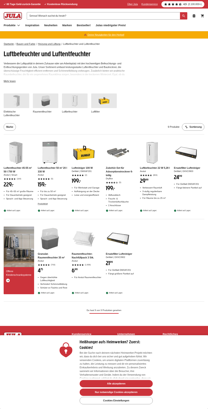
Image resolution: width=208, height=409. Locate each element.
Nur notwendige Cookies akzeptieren (116, 392)
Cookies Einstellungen (116, 400)
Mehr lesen (10, 82)
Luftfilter (95, 111)
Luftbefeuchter (69, 111)
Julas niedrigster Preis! (111, 25)
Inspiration (32, 25)
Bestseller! (84, 25)
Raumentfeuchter (42, 111)
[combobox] (107, 16)
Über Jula (132, 4)
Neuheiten (50, 25)
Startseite (9, 44)
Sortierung (195, 127)
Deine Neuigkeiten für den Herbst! (106, 35)
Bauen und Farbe (25, 44)
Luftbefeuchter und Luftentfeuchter (81, 44)
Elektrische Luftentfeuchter (12, 113)
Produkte (10, 25)
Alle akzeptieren (116, 383)
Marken (67, 25)
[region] (104, 372)
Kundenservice (149, 4)
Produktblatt (43, 204)
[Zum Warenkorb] (202, 16)
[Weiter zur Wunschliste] (194, 16)
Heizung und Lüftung (49, 44)
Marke (9, 127)
